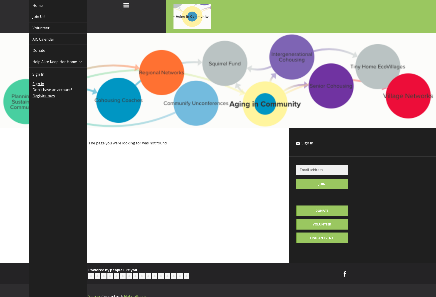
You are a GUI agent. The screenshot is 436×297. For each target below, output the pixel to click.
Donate (33, 50)
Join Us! (33, 16)
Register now (38, 95)
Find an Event (322, 238)
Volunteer (35, 27)
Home (32, 5)
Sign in (33, 83)
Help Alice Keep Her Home (50, 61)
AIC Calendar (38, 39)
